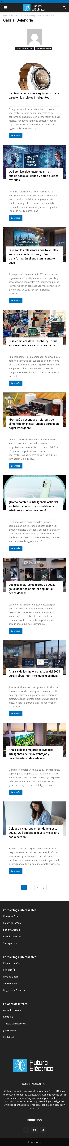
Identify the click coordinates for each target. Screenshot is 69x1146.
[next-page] (44, 887)
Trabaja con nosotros (14, 1023)
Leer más (15, 135)
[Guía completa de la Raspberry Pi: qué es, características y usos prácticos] (34, 327)
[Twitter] (43, 1130)
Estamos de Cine (12, 963)
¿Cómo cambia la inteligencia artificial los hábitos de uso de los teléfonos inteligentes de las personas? (33, 506)
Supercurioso (10, 983)
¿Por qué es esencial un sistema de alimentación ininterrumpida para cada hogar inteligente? (34, 424)
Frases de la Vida (12, 922)
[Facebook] (26, 1130)
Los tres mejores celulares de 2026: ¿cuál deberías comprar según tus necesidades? (32, 589)
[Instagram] (34, 1130)
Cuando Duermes (12, 936)
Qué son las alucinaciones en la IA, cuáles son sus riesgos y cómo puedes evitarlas (33, 176)
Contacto (8, 1016)
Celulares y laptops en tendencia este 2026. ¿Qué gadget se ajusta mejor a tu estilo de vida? (34, 833)
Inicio (5, 15)
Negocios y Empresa (14, 990)
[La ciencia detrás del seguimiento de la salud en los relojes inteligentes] (34, 79)
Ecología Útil (9, 969)
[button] (5, 7)
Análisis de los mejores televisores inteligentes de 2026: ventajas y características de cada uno (31, 754)
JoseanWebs (9, 1030)
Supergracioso (10, 943)
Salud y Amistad (11, 929)
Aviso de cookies (12, 1010)
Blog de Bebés (10, 976)
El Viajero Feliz (10, 916)
